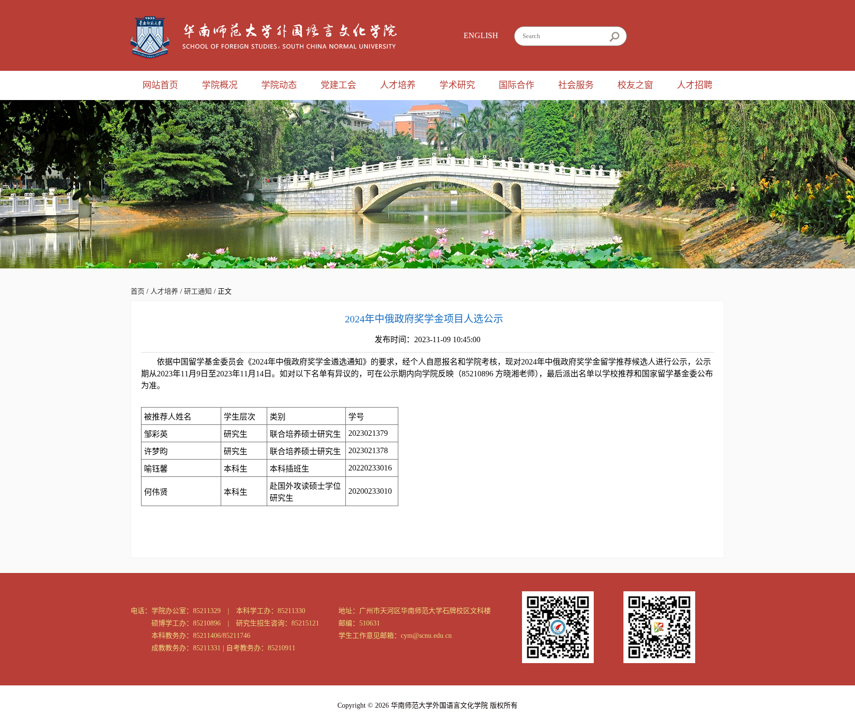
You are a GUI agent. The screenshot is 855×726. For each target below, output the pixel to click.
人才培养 (398, 85)
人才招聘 (694, 85)
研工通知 (198, 291)
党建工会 (338, 85)
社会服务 (576, 85)
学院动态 (279, 85)
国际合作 (516, 85)
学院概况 (220, 85)
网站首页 (160, 85)
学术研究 (457, 85)
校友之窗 (635, 85)
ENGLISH (481, 35)
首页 (137, 291)
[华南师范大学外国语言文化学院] (264, 37)
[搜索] (614, 37)
